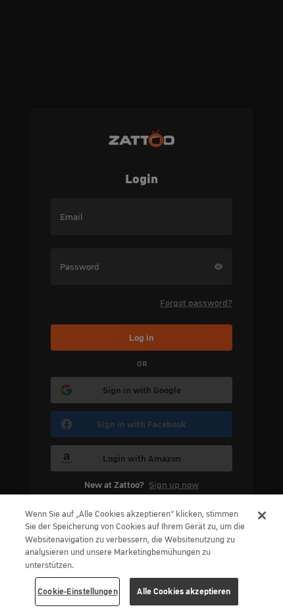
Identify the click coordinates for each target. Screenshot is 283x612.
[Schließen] (261, 515)
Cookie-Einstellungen (78, 591)
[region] (141, 553)
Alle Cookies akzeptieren (183, 591)
